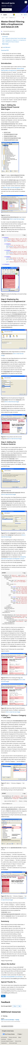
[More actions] (26, 18)
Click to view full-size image (17, 219)
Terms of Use (18, 1041)
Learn (2, 17)
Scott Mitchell (6, 47)
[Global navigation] (1, 14)
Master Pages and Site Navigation (11, 187)
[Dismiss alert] (26, 2)
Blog (19, 1037)
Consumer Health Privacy (7, 1041)
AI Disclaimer (4, 1037)
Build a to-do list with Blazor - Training (10, 1019)
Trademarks (3, 1043)
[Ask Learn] (23, 18)
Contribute (3, 1039)
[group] (14, 251)
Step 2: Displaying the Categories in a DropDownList (14, 40)
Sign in (25, 14)
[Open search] (21, 14)
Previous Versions (13, 1037)
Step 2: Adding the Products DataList (10, 41)
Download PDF (5, 50)
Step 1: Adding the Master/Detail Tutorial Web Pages (14, 38)
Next (3, 996)
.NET (7, 17)
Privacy (9, 1039)
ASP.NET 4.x (12, 17)
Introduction (5, 36)
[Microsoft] (14, 15)
